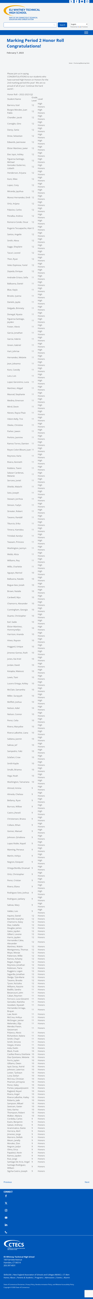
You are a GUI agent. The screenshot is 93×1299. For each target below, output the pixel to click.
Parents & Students (25, 1277)
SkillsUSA (8, 1274)
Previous (8, 1182)
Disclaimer (21, 1284)
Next (87, 1182)
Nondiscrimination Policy (43, 1284)
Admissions (49, 1277)
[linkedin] (6, 1225)
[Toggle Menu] (86, 32)
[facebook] (6, 1196)
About (12, 1277)
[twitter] (6, 1203)
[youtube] (6, 1217)
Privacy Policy (30, 1284)
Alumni (67, 1277)
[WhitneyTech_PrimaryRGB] (22, 6)
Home (6, 1277)
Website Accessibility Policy (65, 1284)
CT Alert (66, 1274)
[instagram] (6, 1210)
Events (59, 1277)
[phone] (6, 1232)
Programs (39, 1277)
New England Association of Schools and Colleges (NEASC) (37, 1274)
